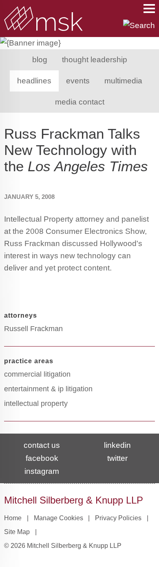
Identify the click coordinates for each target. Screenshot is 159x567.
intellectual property (36, 403)
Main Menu (149, 8)
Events (78, 80)
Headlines (34, 80)
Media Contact (79, 102)
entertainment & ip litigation (48, 389)
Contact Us (42, 445)
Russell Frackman (33, 329)
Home (13, 518)
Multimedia (123, 80)
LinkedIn (117, 445)
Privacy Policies (118, 518)
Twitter (117, 458)
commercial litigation (37, 374)
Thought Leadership (94, 59)
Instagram (41, 471)
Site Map (17, 531)
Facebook (42, 458)
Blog (39, 59)
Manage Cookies (58, 518)
